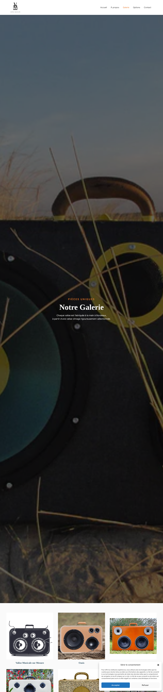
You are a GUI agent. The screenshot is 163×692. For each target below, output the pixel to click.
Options (136, 7)
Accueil (103, 7)
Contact (147, 7)
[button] (158, 665)
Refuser (145, 685)
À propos (115, 7)
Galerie (126, 7)
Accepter (116, 685)
